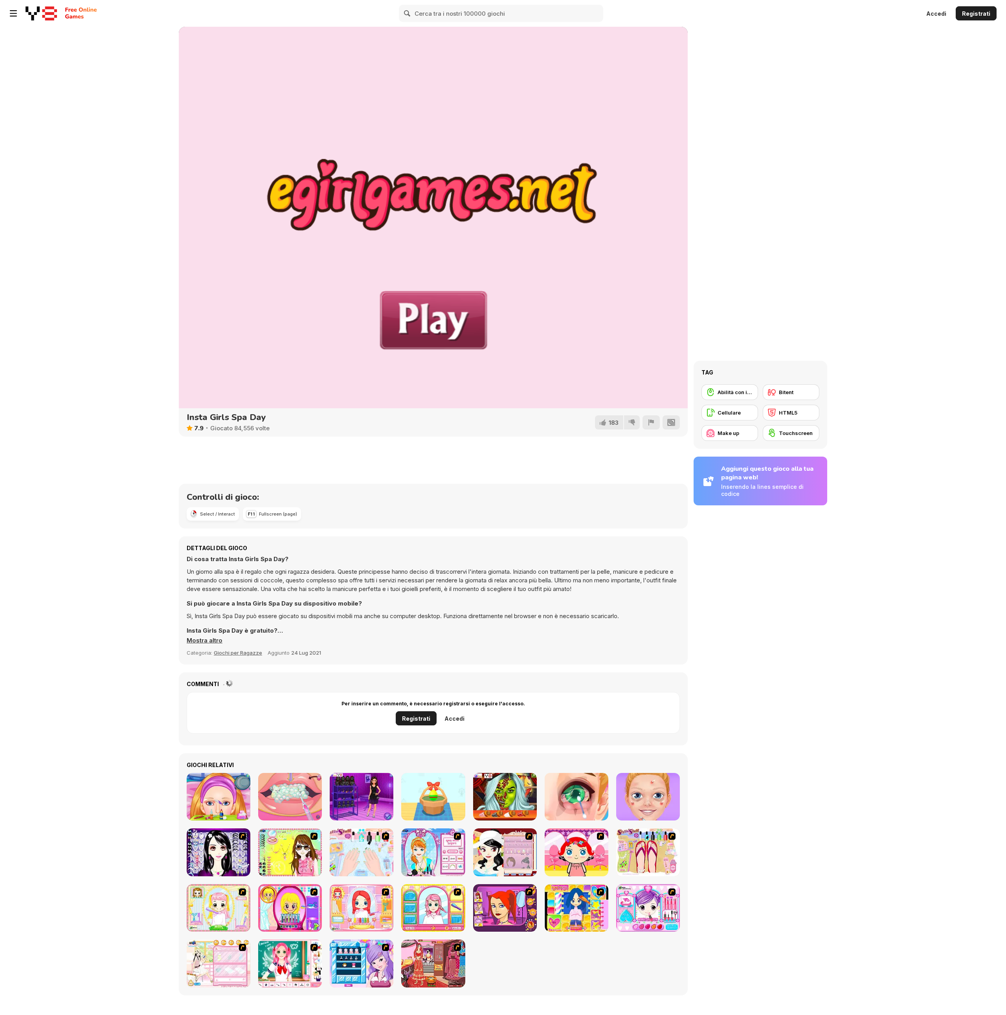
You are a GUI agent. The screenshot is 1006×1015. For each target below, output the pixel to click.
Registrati (976, 13)
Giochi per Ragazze (238, 653)
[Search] (407, 13)
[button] (204, 640)
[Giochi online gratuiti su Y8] (41, 13)
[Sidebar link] (13, 13)
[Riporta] (651, 422)
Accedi (936, 13)
